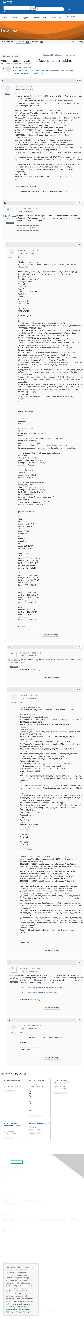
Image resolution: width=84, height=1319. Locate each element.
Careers (5, 1237)
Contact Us (6, 1241)
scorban (34, 1127)
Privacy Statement (17, 1291)
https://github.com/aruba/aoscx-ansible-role (38, 992)
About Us (6, 1234)
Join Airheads (70, 16)
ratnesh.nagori (10, 1132)
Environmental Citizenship (12, 1244)
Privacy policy (8, 1247)
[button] (35, 1267)
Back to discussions (11, 56)
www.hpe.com (27, 1220)
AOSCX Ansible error (37, 1080)
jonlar (8, 1086)
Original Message (51, 635)
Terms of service (8, 1250)
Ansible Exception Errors (39, 1123)
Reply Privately (26, 89)
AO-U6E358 (61, 1086)
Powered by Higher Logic (42, 1314)
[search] (33, 8)
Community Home (8, 42)
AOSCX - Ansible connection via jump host (12, 1125)
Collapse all (58, 55)
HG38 (7, 94)
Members (37, 42)
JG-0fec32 (35, 1084)
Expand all (47, 55)
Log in (69, 9)
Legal (4, 1254)
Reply (18, 89)
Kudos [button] (79, 80)
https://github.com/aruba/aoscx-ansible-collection (41, 987)
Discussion (23, 42)
